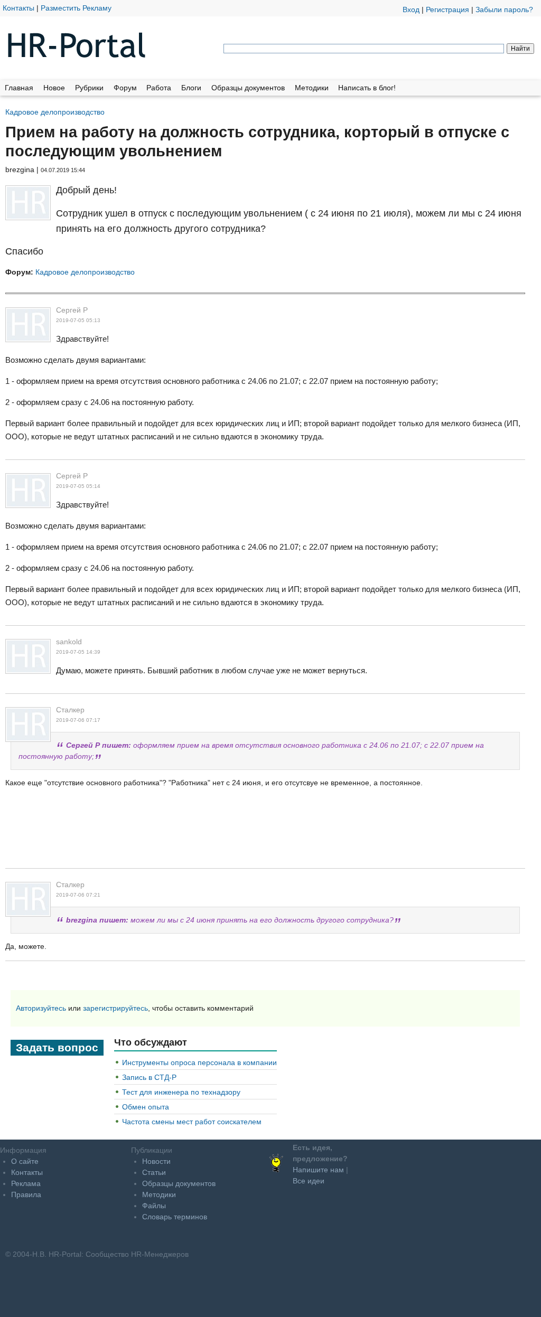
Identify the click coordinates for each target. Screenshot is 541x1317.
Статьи (154, 1172)
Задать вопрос (57, 1047)
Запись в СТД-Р (149, 1077)
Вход (411, 9)
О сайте (25, 1161)
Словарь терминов (174, 1216)
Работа (158, 87)
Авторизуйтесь (41, 1008)
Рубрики (89, 87)
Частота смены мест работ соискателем (192, 1121)
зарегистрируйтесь (115, 1008)
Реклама (26, 1183)
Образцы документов (248, 87)
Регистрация (447, 9)
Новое (54, 87)
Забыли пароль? (504, 9)
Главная (19, 87)
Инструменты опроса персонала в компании (199, 1062)
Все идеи (308, 1181)
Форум (125, 87)
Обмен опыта (145, 1107)
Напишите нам (318, 1169)
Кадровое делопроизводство (55, 111)
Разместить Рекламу (76, 8)
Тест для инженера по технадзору (181, 1092)
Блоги (191, 87)
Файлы (154, 1205)
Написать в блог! (367, 87)
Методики (312, 87)
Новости (156, 1161)
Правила (26, 1194)
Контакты (18, 8)
